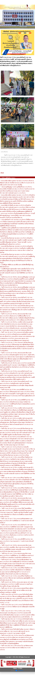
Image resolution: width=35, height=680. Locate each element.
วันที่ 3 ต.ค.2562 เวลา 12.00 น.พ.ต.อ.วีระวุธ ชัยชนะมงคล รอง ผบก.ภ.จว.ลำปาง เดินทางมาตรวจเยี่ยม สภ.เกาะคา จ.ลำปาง (16, 647)
